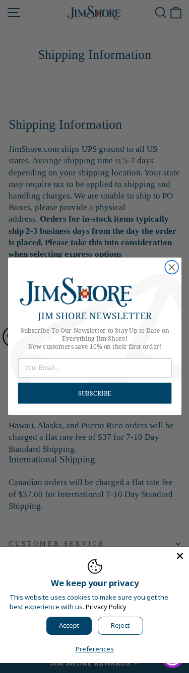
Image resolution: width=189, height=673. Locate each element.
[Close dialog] (171, 267)
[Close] (180, 556)
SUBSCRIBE (94, 393)
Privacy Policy (106, 606)
